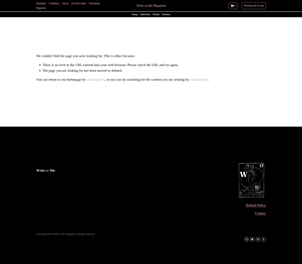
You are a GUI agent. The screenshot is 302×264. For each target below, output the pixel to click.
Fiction (156, 14)
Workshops (94, 3)
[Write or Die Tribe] (252, 239)
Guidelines (54, 3)
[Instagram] (246, 239)
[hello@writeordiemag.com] (258, 239)
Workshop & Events (254, 5)
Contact (260, 213)
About (65, 3)
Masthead (41, 3)
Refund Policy (256, 205)
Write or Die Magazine (151, 5)
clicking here (96, 79)
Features (166, 14)
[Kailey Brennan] (263, 239)
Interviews (145, 14)
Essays (135, 14)
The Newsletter (78, 3)
